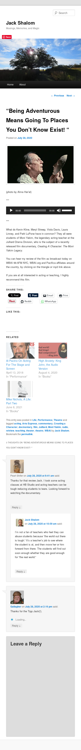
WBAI (48, 430)
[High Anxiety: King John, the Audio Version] (53, 351)
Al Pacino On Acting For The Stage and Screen (18, 364)
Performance (45, 420)
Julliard (43, 427)
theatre (39, 430)
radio (65, 427)
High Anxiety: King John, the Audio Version (50, 364)
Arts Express (29, 423)
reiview (10, 430)
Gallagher (15, 606)
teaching (20, 430)
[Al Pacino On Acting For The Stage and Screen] (20, 351)
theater (30, 430)
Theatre (58, 420)
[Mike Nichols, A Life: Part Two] (20, 389)
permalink (27, 434)
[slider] (67, 210)
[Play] (11, 210)
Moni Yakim (54, 427)
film (35, 427)
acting (17, 423)
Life (34, 420)
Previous (57, 95)
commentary (45, 423)
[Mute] (59, 210)
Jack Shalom (20, 22)
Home (10, 84)
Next (71, 95)
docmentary (25, 427)
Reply (16, 507)
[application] (40, 210)
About (22, 84)
